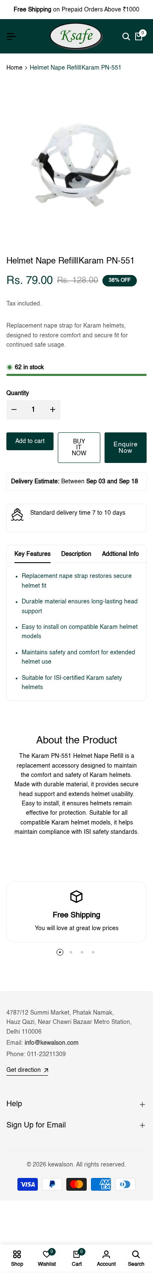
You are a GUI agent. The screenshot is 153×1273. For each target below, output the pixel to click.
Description (76, 554)
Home (14, 68)
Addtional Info (120, 554)
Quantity (17, 393)
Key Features (32, 554)
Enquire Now (125, 447)
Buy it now (79, 448)
